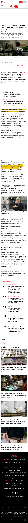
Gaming (6, 475)
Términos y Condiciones (18, 507)
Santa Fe (22, 459)
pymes (24, 72)
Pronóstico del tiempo (11, 483)
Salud (18, 462)
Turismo (12, 473)
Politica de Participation (7, 507)
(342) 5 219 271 (17, 514)
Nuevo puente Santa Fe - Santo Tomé (14, 488)
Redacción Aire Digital (6, 62)
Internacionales (14, 465)
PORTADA (3, 21)
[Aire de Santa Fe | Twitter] (12, 493)
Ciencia (22, 465)
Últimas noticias (14, 459)
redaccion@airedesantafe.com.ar (20, 516)
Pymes (3, 343)
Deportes (21, 467)
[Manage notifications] (25, 520)
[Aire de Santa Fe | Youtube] (18, 493)
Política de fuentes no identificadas (9, 499)
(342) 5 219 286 (9, 516)
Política (6, 465)
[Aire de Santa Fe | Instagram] (15, 493)
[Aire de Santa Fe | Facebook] (10, 493)
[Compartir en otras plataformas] (22, 65)
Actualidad (12, 462)
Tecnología (5, 473)
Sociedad (14, 478)
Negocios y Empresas (15, 475)
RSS (25, 507)
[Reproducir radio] (2, 2)
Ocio (23, 475)
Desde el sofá (12, 470)
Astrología (22, 473)
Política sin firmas (14, 502)
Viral (16, 473)
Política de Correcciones (10, 496)
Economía (9, 21)
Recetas (5, 470)
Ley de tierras (14, 486)
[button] (4, 6)
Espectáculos (14, 467)
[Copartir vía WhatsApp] (18, 65)
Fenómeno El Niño (18, 480)
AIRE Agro (6, 467)
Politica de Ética (19, 496)
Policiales (5, 462)
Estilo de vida (21, 470)
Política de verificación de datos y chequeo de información (14, 504)
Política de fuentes (22, 499)
